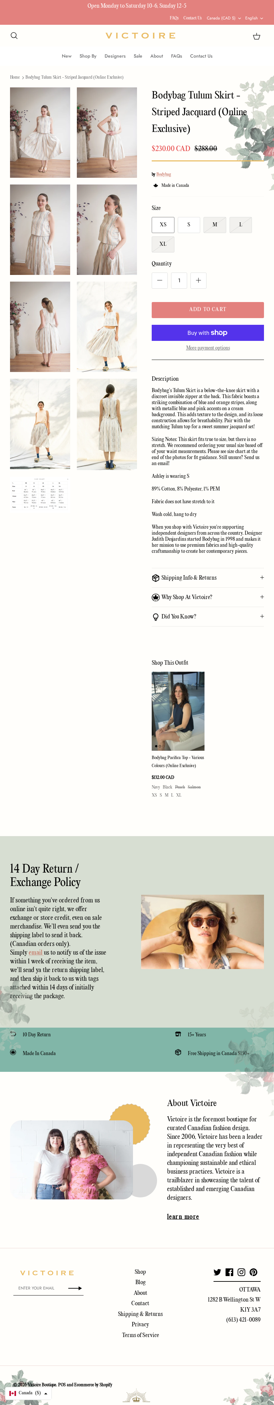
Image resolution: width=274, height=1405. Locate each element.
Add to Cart (208, 310)
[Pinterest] (253, 1272)
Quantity (162, 264)
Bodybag (163, 174)
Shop (140, 1272)
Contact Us (192, 18)
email (36, 952)
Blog (140, 1282)
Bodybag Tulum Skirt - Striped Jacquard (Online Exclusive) (74, 77)
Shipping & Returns (140, 1314)
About (156, 56)
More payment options (208, 348)
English (251, 18)
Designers (115, 56)
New (67, 56)
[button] (28, 1393)
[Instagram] (241, 1272)
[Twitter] (217, 1272)
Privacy (140, 1325)
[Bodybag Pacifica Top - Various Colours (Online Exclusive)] (178, 711)
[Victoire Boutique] (140, 35)
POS (62, 1385)
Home (15, 77)
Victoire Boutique (42, 1385)
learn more (183, 1217)
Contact (140, 1304)
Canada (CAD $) (221, 18)
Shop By (88, 56)
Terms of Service (140, 1335)
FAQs (174, 18)
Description (165, 379)
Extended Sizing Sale (92, 6)
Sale (138, 56)
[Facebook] (229, 1272)
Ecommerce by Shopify (93, 1385)
